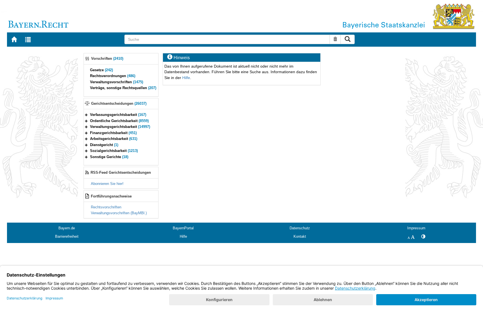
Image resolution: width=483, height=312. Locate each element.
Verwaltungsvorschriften (116, 82)
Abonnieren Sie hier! (107, 184)
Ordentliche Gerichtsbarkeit (119, 121)
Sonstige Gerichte (109, 157)
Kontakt (299, 236)
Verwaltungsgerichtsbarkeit (120, 127)
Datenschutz (300, 228)
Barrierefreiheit (67, 236)
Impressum (416, 228)
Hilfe (186, 77)
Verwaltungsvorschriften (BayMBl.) (119, 213)
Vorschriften (107, 58)
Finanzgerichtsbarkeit (113, 133)
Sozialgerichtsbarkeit (114, 151)
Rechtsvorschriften (106, 207)
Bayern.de (66, 228)
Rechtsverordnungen (112, 76)
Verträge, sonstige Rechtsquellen (123, 88)
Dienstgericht (104, 145)
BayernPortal (183, 228)
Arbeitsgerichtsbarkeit (113, 139)
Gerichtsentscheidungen (118, 103)
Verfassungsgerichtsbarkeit (118, 115)
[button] (86, 115)
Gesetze (101, 70)
